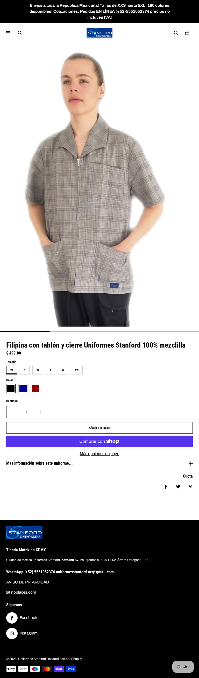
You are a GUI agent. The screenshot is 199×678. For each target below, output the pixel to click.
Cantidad (12, 401)
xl (63, 370)
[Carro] (187, 33)
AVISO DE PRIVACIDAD (27, 582)
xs (11, 370)
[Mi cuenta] (175, 33)
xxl (77, 370)
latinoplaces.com (21, 592)
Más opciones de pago (99, 454)
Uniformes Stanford (32, 659)
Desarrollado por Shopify (64, 659)
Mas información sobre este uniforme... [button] (39, 463)
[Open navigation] (12, 33)
